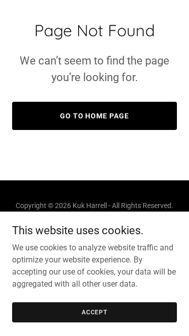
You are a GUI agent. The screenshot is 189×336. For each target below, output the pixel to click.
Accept (94, 311)
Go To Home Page (95, 116)
